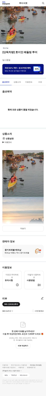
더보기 (23, 228)
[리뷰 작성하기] (42, 298)
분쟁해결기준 (31, 367)
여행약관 (21, 367)
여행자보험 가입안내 (8, 367)
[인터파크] (5, 3)
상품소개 (17, 82)
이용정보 (28, 82)
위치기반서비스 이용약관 (19, 365)
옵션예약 (5, 82)
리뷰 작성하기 (23, 346)
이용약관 (5, 365)
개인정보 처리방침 (36, 365)
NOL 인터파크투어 (11, 304)
